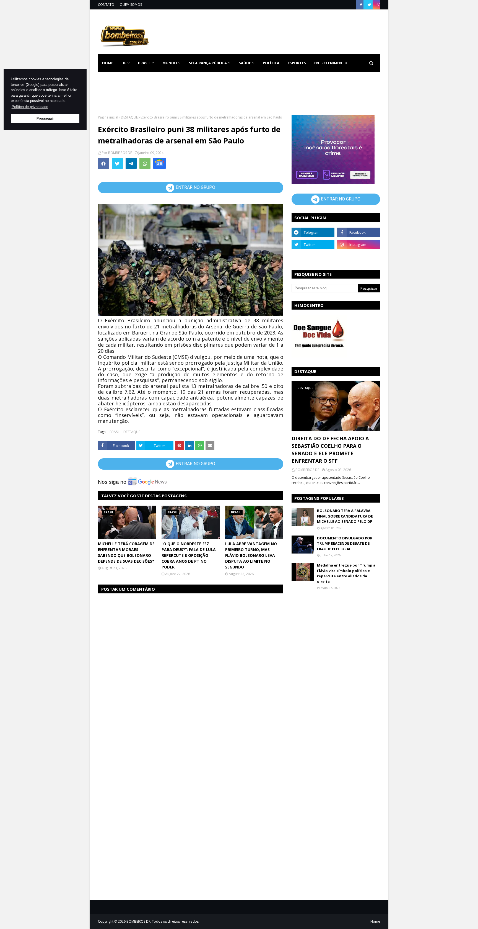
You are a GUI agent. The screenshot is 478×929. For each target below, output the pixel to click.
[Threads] (313, 256)
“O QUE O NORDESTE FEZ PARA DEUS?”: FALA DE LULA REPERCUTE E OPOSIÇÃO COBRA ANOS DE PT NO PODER (189, 555)
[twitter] (369, 4)
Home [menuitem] (107, 62)
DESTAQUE (129, 117)
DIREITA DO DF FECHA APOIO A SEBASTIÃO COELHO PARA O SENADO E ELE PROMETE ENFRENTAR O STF (330, 449)
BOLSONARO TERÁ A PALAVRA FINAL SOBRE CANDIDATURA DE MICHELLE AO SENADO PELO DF (345, 516)
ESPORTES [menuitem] (297, 62)
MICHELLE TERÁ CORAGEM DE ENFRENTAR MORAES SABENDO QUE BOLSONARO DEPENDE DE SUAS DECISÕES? (126, 552)
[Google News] (159, 163)
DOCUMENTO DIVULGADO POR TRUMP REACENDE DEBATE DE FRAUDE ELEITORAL (344, 543)
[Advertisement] (279, 30)
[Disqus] (190, 668)
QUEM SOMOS (131, 4)
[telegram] (313, 232)
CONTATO (106, 4)
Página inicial (108, 117)
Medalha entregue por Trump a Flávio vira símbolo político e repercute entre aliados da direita (346, 573)
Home (375, 921)
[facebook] (360, 4)
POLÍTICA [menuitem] (271, 62)
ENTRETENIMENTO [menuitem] (330, 62)
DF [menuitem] (123, 62)
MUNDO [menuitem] (169, 62)
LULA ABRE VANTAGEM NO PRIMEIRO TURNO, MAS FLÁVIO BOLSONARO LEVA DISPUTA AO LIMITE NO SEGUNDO (251, 555)
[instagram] (377, 4)
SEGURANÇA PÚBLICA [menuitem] (208, 62)
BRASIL (115, 431)
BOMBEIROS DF (120, 152)
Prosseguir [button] (45, 118)
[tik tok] (358, 256)
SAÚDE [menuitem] (245, 62)
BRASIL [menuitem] (144, 62)
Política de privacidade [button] (30, 107)
